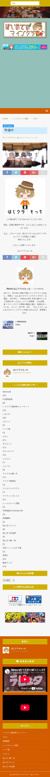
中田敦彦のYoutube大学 (13, 510)
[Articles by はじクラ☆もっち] (7, 375)
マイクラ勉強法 (9, 481)
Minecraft (7, 391)
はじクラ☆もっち (26, 138)
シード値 (6, 429)
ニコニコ (6, 458)
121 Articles (39, 288)
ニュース (6, 466)
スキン (5, 436)
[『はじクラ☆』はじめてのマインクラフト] (25, 16)
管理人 (5, 555)
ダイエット (7, 443)
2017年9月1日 (10, 138)
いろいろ (6, 414)
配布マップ (7, 562)
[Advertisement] (25, 82)
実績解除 (6, 518)
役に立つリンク (9, 525)
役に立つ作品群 (9, 533)
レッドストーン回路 (11, 503)
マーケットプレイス (11, 496)
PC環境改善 (8, 399)
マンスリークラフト (11, 488)
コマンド (6, 421)
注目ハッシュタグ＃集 (12, 547)
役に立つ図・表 (9, 540)
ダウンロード (8, 451)
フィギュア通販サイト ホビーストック (25, 605)
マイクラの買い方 (10, 473)
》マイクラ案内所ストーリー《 (16, 406)
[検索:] (25, 3)
